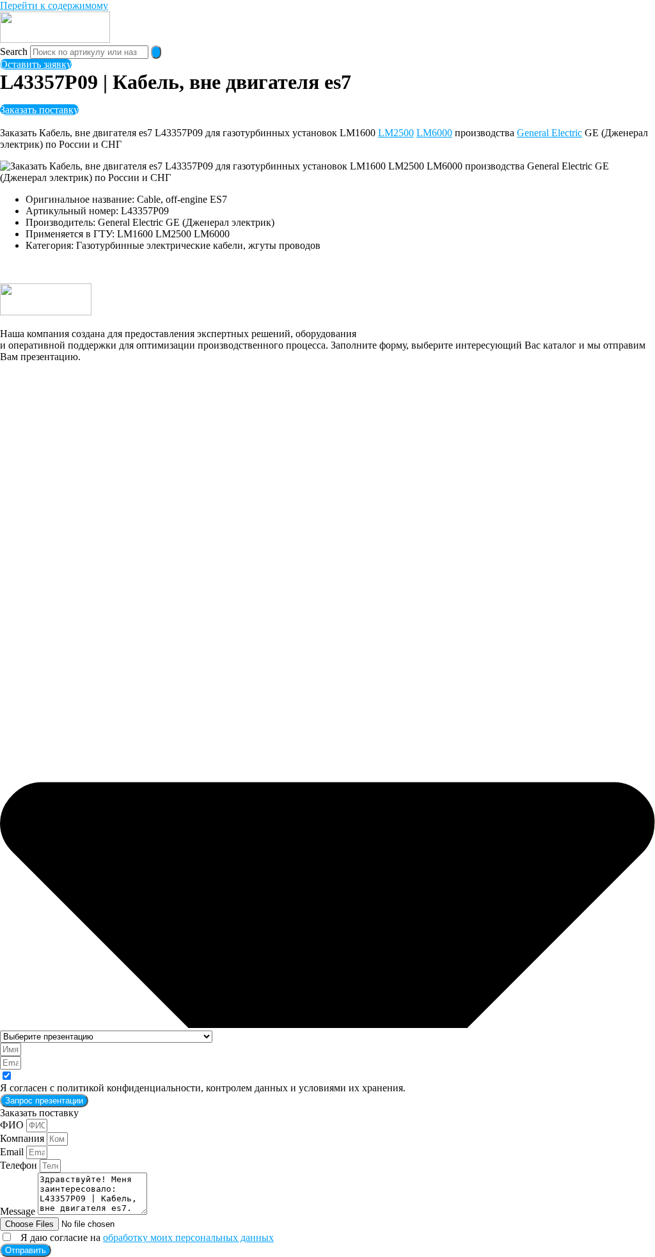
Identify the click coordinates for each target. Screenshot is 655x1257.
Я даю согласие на (144, 1237)
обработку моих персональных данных (188, 1237)
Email (13, 1151)
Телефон (20, 1165)
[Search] (156, 52)
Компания (23, 1138)
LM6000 (434, 132)
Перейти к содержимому (54, 5)
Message (19, 1211)
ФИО (13, 1124)
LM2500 (396, 132)
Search (14, 51)
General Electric (549, 132)
